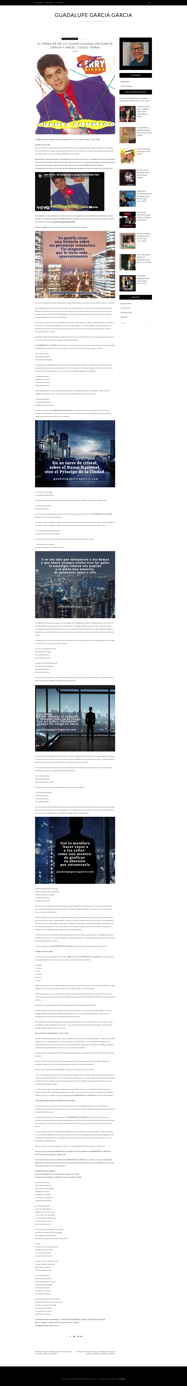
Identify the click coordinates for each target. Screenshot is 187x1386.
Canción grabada (70, 38)
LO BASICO (59, 2)
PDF (69, 957)
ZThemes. (122, 1379)
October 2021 (125, 308)
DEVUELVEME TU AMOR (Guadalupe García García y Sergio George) (53, 1353)
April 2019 (124, 317)
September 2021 (126, 312)
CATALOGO (39, 2)
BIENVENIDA (125, 82)
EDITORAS (49, 2)
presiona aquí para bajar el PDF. (64, 222)
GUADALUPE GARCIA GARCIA (93, 15)
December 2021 (126, 303)
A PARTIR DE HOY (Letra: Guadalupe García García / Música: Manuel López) (95, 1353)
